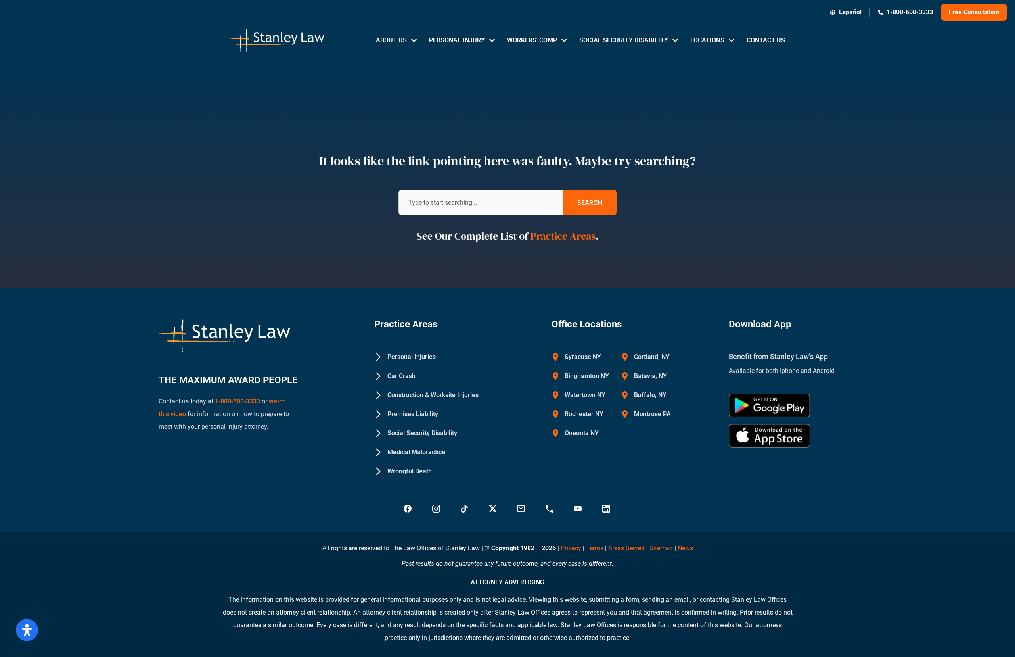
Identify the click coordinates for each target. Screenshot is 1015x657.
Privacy (571, 548)
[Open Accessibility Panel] (27, 630)
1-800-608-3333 (237, 401)
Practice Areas (563, 236)
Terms (594, 548)
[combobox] (480, 203)
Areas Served (627, 548)
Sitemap (661, 548)
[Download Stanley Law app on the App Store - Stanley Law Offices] (769, 436)
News (685, 548)
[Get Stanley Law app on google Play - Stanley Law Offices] (769, 405)
